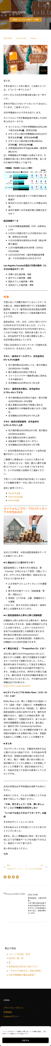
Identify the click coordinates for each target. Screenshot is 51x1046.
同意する (25, 1040)
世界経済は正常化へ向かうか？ (23, 966)
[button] (48, 3)
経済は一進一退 (16, 958)
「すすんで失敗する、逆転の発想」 (26, 970)
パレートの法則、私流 (19, 953)
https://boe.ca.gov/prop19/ (17, 685)
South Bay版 (14, 493)
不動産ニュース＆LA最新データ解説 (25, 19)
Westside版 (13, 500)
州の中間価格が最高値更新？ (22, 974)
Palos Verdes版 (15, 496)
